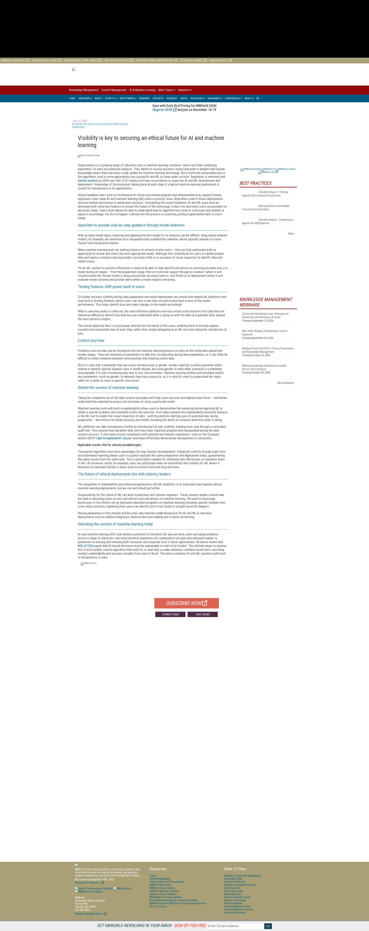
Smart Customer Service (237, 897)
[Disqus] (153, 677)
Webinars (144, 98)
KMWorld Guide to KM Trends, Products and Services (178, 903)
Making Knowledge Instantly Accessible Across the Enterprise (264, 367)
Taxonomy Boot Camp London (81, 60)
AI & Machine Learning (142, 90)
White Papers (127, 98)
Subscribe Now (183, 603)
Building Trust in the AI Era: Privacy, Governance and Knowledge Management (268, 350)
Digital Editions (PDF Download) (167, 881)
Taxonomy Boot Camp (44, 60)
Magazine (160, 878)
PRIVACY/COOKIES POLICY (89, 913)
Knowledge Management (83, 90)
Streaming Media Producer (238, 909)
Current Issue (170, 614)
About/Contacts (158, 906)
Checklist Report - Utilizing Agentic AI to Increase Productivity (265, 193)
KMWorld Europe (219, 60)
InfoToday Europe (233, 891)
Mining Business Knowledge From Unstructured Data (266, 207)
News (98, 98)
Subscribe (84, 98)
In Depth (110, 98)
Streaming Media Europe (237, 906)
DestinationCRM (233, 878)
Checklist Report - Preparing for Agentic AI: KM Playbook (267, 221)
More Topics (165, 90)
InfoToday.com (232, 887)
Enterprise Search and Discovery (155, 60)
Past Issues (203, 614)
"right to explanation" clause (113, 438)
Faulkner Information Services (240, 884)
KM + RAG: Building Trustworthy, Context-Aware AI (265, 332)
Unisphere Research (235, 912)
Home (72, 98)
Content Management (114, 90)
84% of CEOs (86, 546)
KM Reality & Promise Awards (166, 897)
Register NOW (162, 110)
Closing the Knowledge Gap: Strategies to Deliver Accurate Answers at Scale (265, 315)
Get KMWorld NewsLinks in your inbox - (151, 925)
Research (172, 98)
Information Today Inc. (87, 882)
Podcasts (158, 98)
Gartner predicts (88, 180)
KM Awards (214, 98)
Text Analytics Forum (116, 60)
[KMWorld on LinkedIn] (93, 888)
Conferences (232, 98)
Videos (184, 98)
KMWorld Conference (13, 60)
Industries (183, 90)
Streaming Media (233, 903)
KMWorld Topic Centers (162, 887)
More (291, 233)
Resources (196, 98)
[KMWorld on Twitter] (122, 888)
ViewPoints (78, 127)
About (248, 98)
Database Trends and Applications (242, 875)
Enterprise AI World (191, 60)
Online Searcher (232, 894)
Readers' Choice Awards (163, 894)
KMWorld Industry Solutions (165, 891)
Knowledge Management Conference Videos (174, 900)
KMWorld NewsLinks (160, 884)
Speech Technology (235, 900)
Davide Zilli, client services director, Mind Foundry (102, 124)
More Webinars (286, 383)
